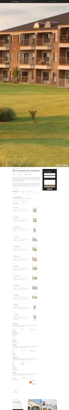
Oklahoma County (19, 168)
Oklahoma (13, 168)
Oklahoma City (25, 168)
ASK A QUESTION (49, 186)
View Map (58, 165)
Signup (51, 1)
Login (55, 1)
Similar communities (15, 399)
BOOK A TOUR (49, 176)
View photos (65, 165)
